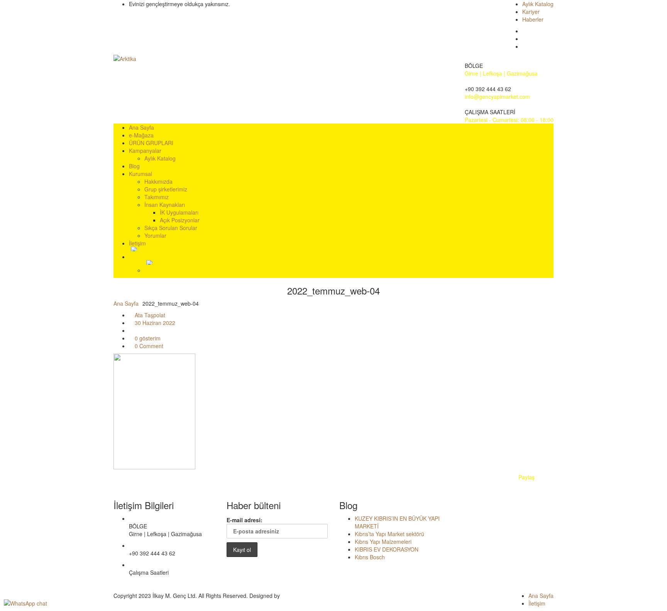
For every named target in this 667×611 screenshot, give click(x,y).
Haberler (532, 19)
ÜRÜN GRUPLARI (151, 143)
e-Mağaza (141, 135)
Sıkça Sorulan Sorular (170, 228)
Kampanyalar (145, 150)
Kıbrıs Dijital (295, 595)
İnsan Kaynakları (164, 204)
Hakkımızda (158, 181)
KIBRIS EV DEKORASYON (386, 549)
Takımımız (156, 197)
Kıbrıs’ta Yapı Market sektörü (389, 534)
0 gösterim (147, 338)
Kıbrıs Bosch (370, 557)
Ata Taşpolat (149, 315)
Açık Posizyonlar (180, 220)
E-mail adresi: (244, 520)
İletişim (137, 243)
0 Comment (148, 346)
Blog (134, 166)
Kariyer (531, 11)
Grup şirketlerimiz (165, 189)
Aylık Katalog (538, 4)
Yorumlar (155, 235)
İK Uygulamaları (179, 212)
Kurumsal (140, 174)
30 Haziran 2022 (154, 323)
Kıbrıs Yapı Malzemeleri (383, 541)
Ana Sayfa (141, 127)
